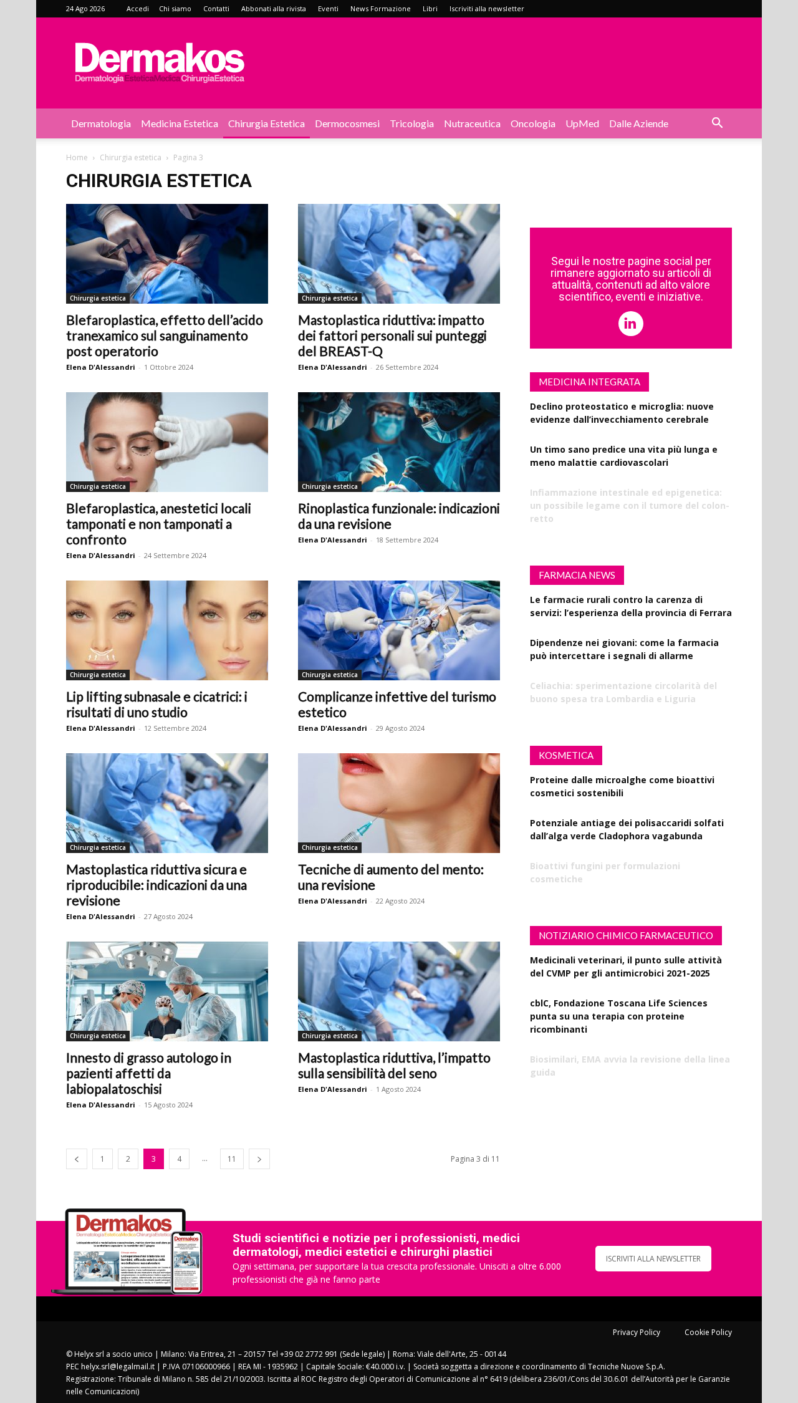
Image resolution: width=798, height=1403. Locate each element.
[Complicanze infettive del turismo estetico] (399, 630)
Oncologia (533, 123)
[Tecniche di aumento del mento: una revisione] (399, 803)
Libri (430, 8)
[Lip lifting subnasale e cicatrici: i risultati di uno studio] (167, 630)
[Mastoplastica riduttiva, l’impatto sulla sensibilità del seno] (399, 991)
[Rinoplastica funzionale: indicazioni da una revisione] (399, 442)
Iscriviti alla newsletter (486, 8)
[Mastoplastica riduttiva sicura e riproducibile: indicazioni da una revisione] (167, 803)
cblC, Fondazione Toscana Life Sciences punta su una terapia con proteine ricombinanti (619, 1016)
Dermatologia (101, 123)
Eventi (328, 8)
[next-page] (259, 1159)
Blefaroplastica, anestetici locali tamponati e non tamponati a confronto (158, 523)
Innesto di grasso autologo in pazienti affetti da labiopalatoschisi (148, 1072)
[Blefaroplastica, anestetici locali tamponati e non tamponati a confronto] (167, 442)
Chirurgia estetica (266, 123)
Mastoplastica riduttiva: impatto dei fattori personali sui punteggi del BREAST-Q (392, 335)
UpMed (582, 123)
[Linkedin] (630, 323)
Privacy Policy (636, 1332)
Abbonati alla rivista (273, 8)
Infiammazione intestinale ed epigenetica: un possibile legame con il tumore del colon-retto (629, 505)
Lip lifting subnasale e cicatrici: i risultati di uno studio (157, 704)
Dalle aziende (638, 123)
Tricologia (412, 123)
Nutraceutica (472, 123)
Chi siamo (175, 8)
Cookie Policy (708, 1332)
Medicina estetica (179, 123)
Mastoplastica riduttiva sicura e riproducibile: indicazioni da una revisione (156, 884)
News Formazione (380, 8)
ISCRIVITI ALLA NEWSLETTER (653, 1258)
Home (77, 157)
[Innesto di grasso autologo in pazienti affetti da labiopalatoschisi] (167, 991)
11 (232, 1159)
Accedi (138, 8)
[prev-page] (76, 1159)
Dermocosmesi (347, 123)
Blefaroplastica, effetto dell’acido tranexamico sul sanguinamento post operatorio (164, 335)
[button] (717, 124)
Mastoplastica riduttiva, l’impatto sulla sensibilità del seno (394, 1065)
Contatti (216, 8)
